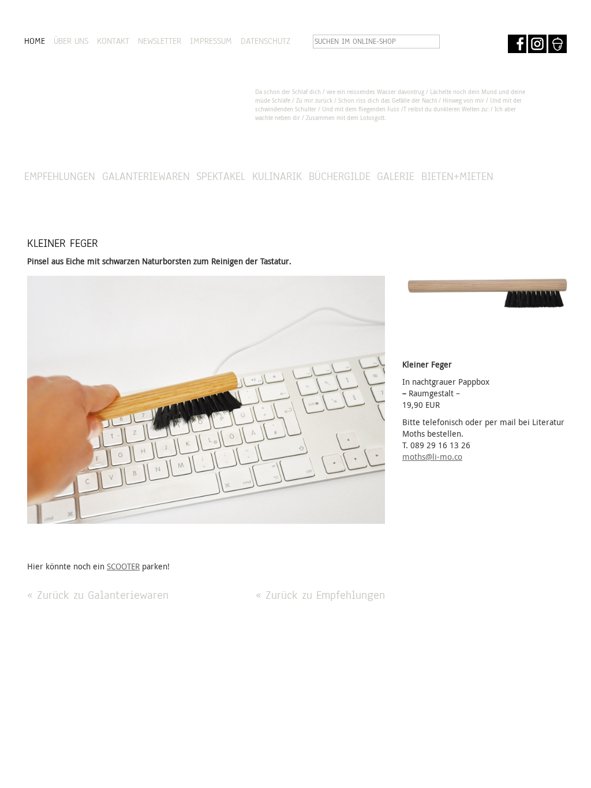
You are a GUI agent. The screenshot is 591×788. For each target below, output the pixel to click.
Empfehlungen (59, 176)
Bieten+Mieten (457, 176)
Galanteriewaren (146, 176)
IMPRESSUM (211, 41)
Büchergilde (340, 176)
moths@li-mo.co (432, 456)
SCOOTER (123, 566)
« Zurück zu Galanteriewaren (98, 595)
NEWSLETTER (159, 41)
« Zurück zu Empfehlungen (320, 595)
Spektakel (220, 176)
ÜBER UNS (71, 41)
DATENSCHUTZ (265, 41)
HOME (34, 41)
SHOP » (535, 177)
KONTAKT (113, 41)
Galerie (395, 176)
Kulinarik (277, 176)
